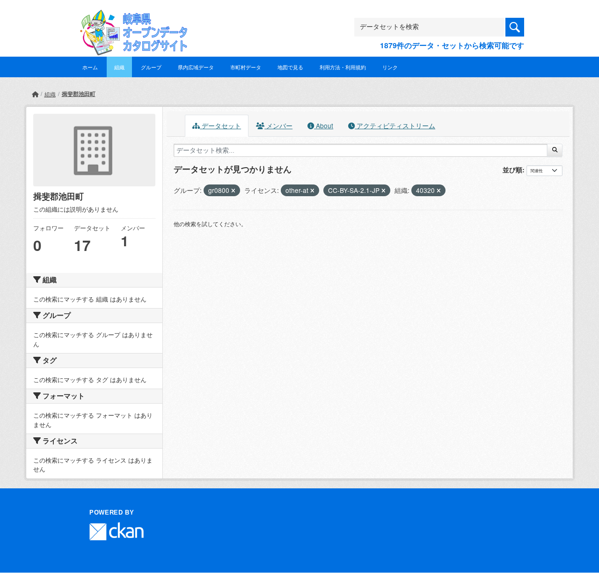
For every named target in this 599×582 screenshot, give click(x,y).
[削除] (233, 190)
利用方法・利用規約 (343, 67)
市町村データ (245, 67)
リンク (390, 67)
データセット (220, 125)
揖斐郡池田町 (78, 93)
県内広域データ (196, 67)
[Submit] (554, 150)
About (323, 125)
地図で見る (290, 67)
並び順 (512, 169)
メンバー (278, 125)
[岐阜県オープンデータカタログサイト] (131, 17)
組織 (119, 67)
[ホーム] (35, 94)
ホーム (90, 67)
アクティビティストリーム (395, 125)
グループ (151, 67)
